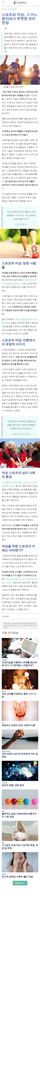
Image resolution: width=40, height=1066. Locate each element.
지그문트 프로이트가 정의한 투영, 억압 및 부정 (20, 846)
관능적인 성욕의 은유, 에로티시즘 (18, 725)
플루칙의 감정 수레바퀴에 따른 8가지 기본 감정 (19, 815)
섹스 (3, 723)
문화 (3, 843)
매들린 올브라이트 (21, 434)
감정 (3, 811)
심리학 (4, 9)
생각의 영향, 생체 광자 (13, 785)
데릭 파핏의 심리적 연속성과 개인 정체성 (20, 755)
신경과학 (4, 660)
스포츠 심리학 (12, 9)
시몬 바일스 (21, 224)
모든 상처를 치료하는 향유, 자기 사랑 (19, 695)
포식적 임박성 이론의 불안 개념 (17, 876)
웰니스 (4, 691)
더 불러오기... (20, 883)
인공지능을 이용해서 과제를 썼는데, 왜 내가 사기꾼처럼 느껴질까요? (19, 664)
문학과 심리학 (6, 751)
